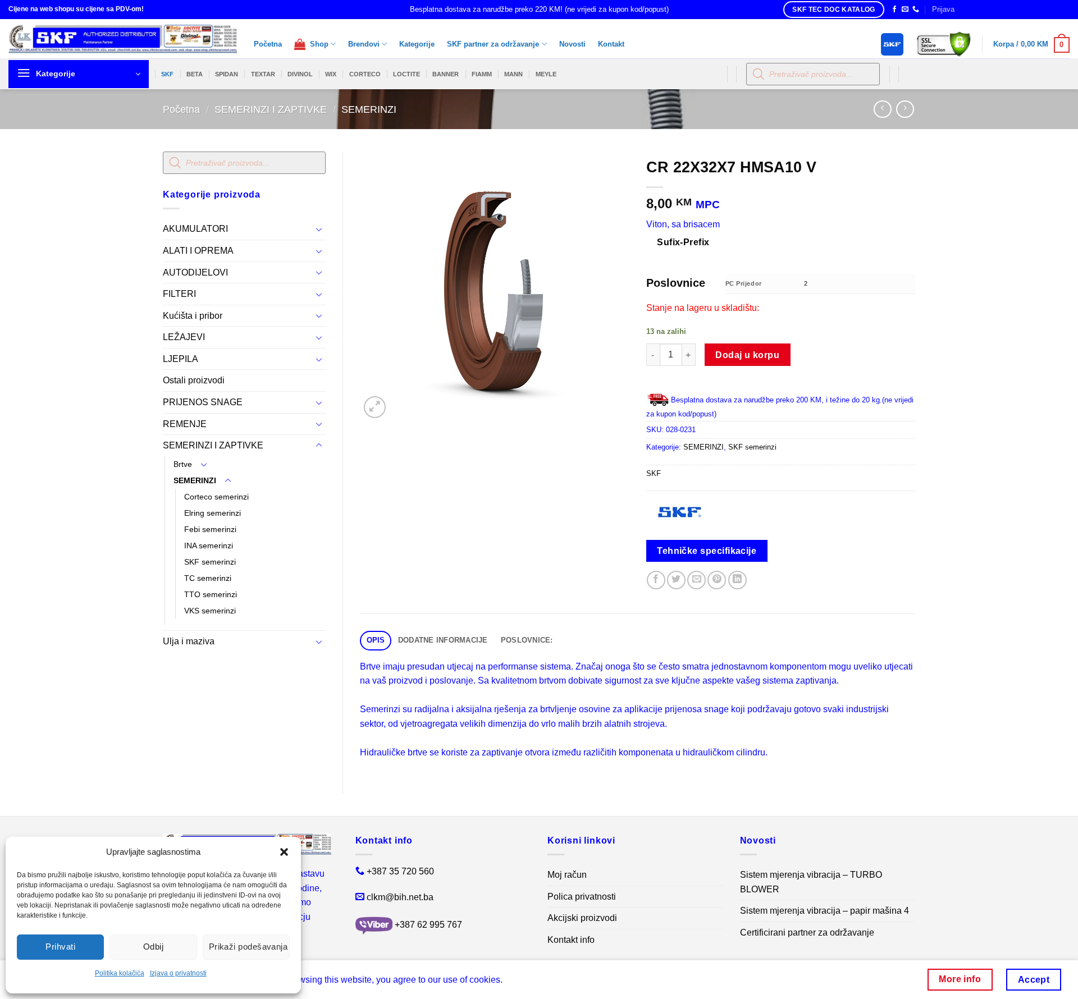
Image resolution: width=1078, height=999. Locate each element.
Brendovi (364, 44)
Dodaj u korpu (747, 355)
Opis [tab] (376, 640)
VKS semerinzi (210, 610)
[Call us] (915, 9)
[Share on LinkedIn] (737, 580)
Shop (316, 44)
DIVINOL (300, 74)
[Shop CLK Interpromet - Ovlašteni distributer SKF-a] (122, 38)
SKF (167, 74)
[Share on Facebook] (656, 580)
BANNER (445, 74)
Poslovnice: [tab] (527, 640)
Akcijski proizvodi (582, 918)
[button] (284, 852)
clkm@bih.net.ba (400, 897)
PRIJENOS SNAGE (203, 402)
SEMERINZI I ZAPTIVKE (270, 109)
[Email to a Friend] (696, 580)
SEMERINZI (368, 109)
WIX (330, 74)
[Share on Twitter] (676, 580)
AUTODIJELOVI (195, 272)
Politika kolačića (119, 973)
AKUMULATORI (195, 228)
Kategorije (417, 44)
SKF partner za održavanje (493, 44)
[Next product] (882, 109)
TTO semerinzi (210, 594)
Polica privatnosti (581, 896)
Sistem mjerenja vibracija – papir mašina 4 (824, 910)
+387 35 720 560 (400, 871)
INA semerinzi (208, 545)
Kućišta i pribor (192, 315)
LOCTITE (406, 74)
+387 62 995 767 (428, 924)
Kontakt (611, 44)
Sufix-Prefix (683, 242)
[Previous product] (904, 109)
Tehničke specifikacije (706, 551)
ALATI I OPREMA (198, 250)
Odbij (153, 946)
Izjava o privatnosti (178, 973)
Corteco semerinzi (216, 496)
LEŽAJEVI (184, 337)
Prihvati (60, 946)
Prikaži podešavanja (248, 946)
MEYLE (546, 74)
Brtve (182, 464)
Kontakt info (571, 940)
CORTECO (365, 74)
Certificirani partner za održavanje (807, 932)
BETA (194, 74)
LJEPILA (180, 359)
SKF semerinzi (210, 561)
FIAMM (482, 74)
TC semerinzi (207, 578)
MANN (513, 74)
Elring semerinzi (212, 512)
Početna (268, 44)
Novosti (572, 44)
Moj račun (567, 874)
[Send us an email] (905, 9)
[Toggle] (319, 229)
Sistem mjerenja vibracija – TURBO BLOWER (811, 882)
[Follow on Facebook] (894, 9)
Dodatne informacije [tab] (443, 640)
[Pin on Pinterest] (716, 580)
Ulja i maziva (188, 641)
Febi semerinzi (210, 529)
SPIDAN (226, 74)
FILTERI (179, 294)
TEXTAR (263, 74)
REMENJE (185, 424)
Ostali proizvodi (194, 380)
